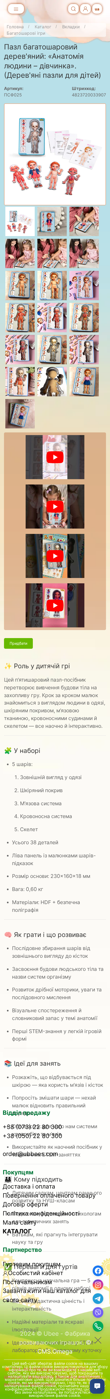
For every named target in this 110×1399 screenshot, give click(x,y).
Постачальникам (27, 1281)
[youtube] (55, 457)
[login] (85, 9)
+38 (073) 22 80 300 (32, 1126)
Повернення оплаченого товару (49, 1195)
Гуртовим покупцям (32, 1264)
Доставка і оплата (29, 1186)
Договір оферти (25, 1204)
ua (97, 9)
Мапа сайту (20, 1222)
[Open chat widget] (97, 1386)
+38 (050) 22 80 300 (32, 1135)
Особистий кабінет (35, 1272)
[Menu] (16, 9)
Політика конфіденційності (41, 1213)
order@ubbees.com (30, 1153)
